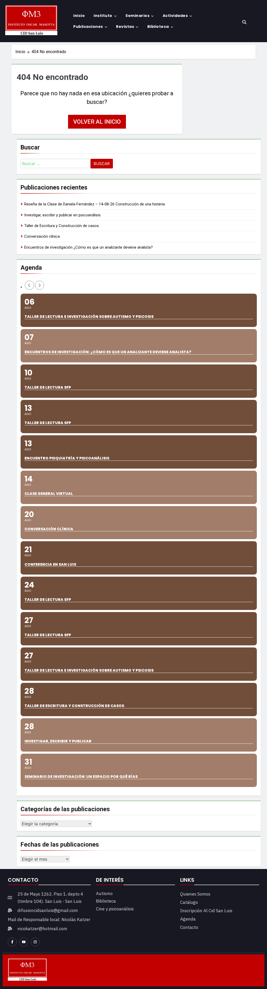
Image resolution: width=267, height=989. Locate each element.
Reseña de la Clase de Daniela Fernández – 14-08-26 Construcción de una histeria (94, 204)
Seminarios (137, 15)
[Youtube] (23, 941)
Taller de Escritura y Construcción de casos (61, 225)
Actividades (175, 15)
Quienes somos (195, 894)
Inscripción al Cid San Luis (206, 911)
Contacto (189, 927)
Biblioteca (158, 26)
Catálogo (189, 902)
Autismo (104, 893)
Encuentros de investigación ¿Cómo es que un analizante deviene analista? (88, 247)
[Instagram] (35, 941)
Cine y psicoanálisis (115, 909)
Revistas (125, 26)
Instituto (103, 15)
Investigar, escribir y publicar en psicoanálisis (62, 215)
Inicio (79, 15)
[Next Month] (39, 285)
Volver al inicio (97, 121)
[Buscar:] (55, 164)
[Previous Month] (29, 285)
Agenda (188, 919)
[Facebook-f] (12, 941)
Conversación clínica (42, 236)
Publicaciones (88, 26)
